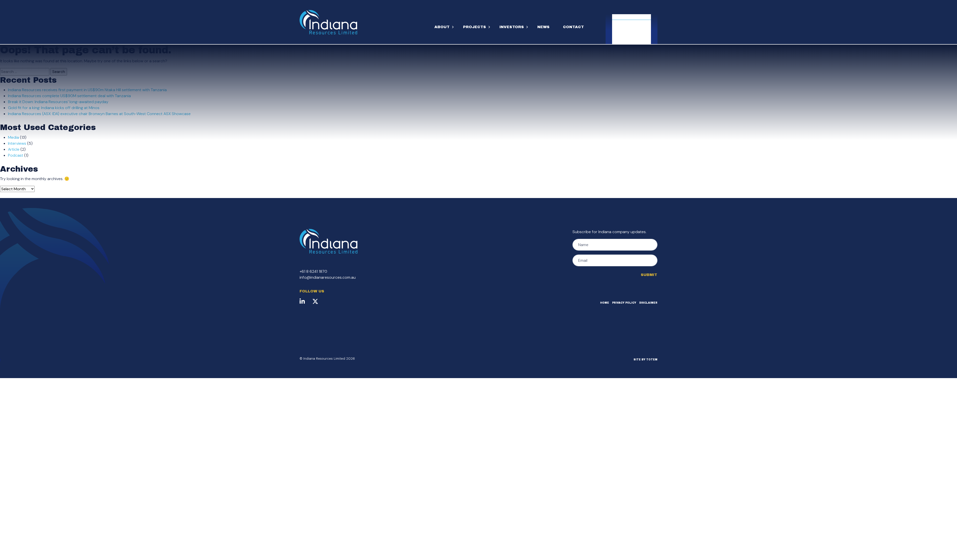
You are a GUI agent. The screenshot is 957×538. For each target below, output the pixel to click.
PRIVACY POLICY (624, 302)
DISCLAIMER (648, 302)
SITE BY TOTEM (645, 359)
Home (604, 302)
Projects (474, 27)
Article (13, 149)
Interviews (17, 143)
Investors (511, 27)
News (543, 27)
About (442, 27)
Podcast (15, 155)
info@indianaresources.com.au (328, 277)
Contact (573, 27)
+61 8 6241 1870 (313, 271)
